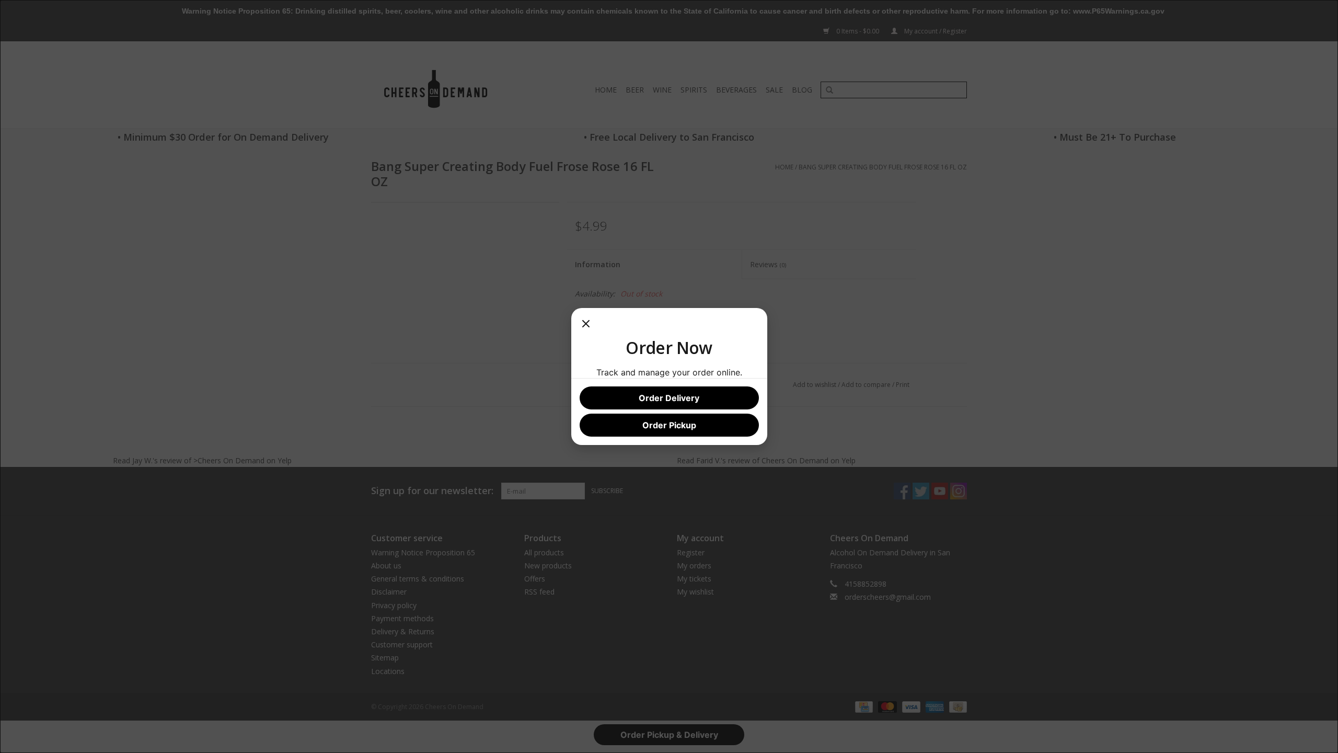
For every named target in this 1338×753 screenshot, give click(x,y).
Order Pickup (669, 425)
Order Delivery (669, 398)
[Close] (585, 326)
